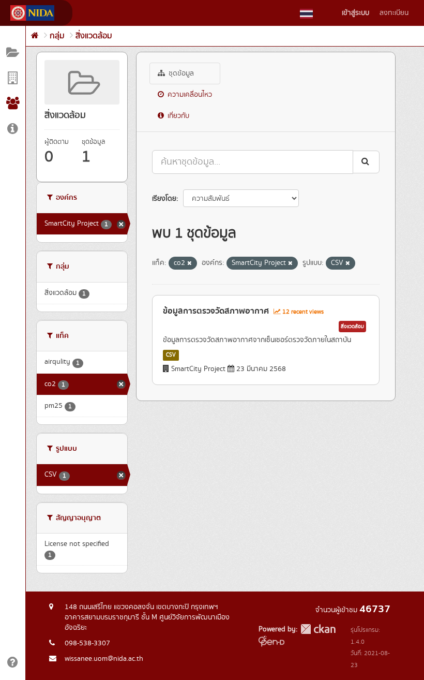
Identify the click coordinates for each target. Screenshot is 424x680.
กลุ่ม (57, 36)
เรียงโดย (164, 199)
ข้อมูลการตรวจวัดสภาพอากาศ (216, 311)
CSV (171, 355)
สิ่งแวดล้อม (93, 36)
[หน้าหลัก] (35, 36)
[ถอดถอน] (189, 263)
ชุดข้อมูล (180, 73)
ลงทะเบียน (394, 13)
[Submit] (366, 162)
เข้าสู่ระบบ (355, 13)
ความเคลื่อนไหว (188, 95)
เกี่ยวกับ (177, 116)
